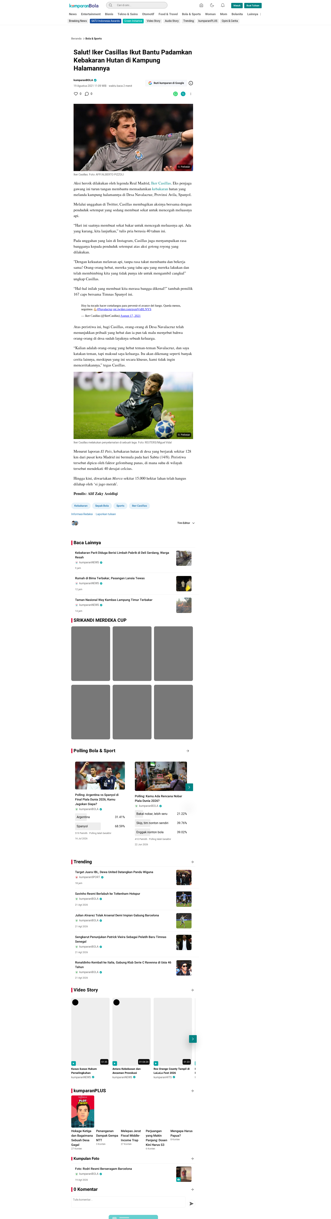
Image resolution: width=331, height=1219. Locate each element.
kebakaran (160, 188)
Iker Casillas (161, 183)
